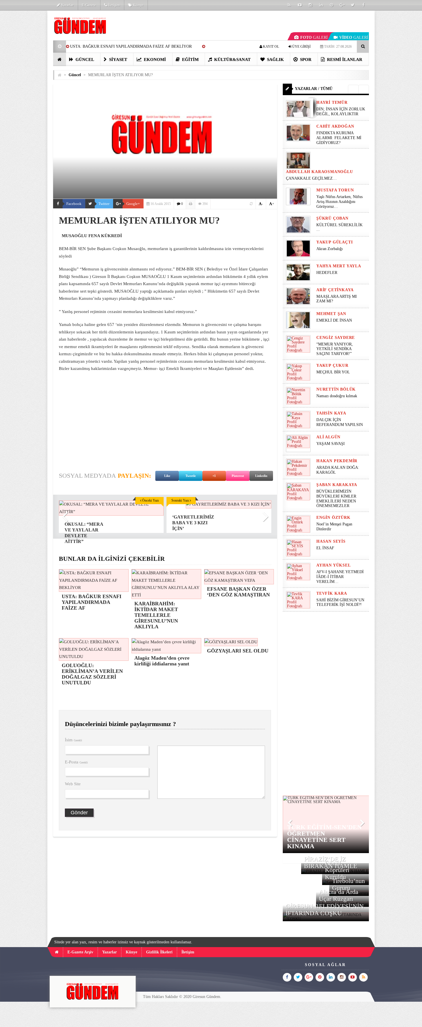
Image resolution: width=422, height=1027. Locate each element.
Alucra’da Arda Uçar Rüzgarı (338, 895)
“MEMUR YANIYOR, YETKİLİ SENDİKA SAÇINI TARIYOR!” (334, 349)
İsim (73, 740)
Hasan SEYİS (331, 541)
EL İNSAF (325, 548)
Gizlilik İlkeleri (159, 952)
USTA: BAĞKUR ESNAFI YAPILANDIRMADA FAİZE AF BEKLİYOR (131, 46)
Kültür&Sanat (232, 59)
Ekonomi (154, 59)
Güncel (84, 59)
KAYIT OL (270, 47)
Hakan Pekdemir (336, 461)
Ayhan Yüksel (333, 565)
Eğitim (190, 59)
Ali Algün (328, 437)
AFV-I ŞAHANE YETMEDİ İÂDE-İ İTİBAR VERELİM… (340, 577)
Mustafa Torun (335, 190)
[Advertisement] (24, 96)
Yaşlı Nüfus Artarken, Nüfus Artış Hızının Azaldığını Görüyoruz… (339, 202)
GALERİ (314, 37)
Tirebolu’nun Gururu (348, 884)
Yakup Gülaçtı (334, 242)
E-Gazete (89, 5)
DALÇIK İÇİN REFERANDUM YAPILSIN (339, 422)
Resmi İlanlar (344, 59)
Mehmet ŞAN (331, 314)
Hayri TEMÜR (332, 102)
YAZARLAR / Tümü (313, 89)
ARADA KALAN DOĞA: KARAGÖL (337, 470)
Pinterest (238, 475)
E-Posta (76, 762)
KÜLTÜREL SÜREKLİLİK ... (339, 227)
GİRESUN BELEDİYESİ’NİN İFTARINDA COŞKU (325, 910)
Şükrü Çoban (332, 218)
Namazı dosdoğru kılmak (336, 396)
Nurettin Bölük (336, 389)
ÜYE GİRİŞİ (301, 47)
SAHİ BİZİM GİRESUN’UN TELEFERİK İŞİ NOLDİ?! (340, 602)
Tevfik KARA (331, 593)
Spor (305, 59)
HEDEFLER (326, 272)
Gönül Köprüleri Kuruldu (337, 869)
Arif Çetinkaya (335, 290)
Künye (137, 5)
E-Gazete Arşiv (80, 952)
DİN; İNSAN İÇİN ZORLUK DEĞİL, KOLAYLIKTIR (340, 111)
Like (167, 475)
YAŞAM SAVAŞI (330, 443)
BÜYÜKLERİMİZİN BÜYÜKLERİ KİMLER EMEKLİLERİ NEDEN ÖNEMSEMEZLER (336, 498)
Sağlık (275, 59)
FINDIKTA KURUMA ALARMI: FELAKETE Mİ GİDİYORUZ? (338, 138)
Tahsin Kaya (331, 413)
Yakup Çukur (332, 365)
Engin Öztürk (333, 517)
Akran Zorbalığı (329, 249)
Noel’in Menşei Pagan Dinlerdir (334, 526)
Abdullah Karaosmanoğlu (319, 172)
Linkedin (261, 475)
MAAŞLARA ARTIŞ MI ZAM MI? (336, 299)
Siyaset (117, 59)
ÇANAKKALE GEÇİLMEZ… (312, 178)
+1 (214, 475)
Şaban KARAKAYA (336, 485)
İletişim (113, 5)
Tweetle (190, 475)
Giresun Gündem (206, 997)
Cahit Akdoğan (335, 126)
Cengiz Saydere (335, 337)
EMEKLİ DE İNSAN (334, 320)
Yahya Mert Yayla (338, 266)
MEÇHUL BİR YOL (333, 372)
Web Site (73, 784)
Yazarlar (66, 5)
